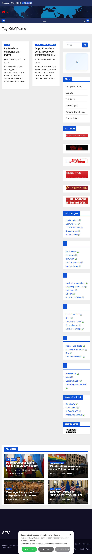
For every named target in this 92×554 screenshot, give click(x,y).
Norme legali (71, 105)
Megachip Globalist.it (75, 286)
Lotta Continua (73, 314)
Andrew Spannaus (74, 415)
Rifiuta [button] (46, 549)
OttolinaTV (71, 404)
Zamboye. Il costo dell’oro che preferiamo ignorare (22, 494)
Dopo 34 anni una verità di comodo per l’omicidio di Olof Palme (44, 53)
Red (70, 473)
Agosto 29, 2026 (15, 470)
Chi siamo (70, 99)
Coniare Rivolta (73, 381)
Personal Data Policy (75, 112)
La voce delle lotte (74, 356)
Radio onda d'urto (74, 346)
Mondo (7, 44)
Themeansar (6, 548)
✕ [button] (70, 534)
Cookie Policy (72, 118)
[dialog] (46, 542)
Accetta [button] (30, 549)
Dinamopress (72, 231)
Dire (68, 353)
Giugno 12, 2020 (44, 59)
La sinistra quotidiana (76, 283)
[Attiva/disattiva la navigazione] (44, 20)
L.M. (26, 499)
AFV (5, 12)
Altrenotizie (71, 373)
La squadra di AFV (74, 86)
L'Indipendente (72, 220)
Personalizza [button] (64, 549)
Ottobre (69, 294)
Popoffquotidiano (74, 297)
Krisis (68, 318)
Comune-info (72, 224)
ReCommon (71, 251)
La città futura (72, 266)
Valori (68, 377)
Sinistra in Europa (74, 329)
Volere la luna (72, 234)
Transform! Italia (73, 227)
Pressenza (70, 255)
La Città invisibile (74, 321)
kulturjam (70, 259)
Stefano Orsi (72, 407)
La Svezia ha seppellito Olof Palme (12, 51)
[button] (84, 20)
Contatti (69, 93)
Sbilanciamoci (72, 325)
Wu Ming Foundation (75, 349)
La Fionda (70, 290)
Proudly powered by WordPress (14, 545)
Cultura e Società (42, 44)
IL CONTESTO (72, 411)
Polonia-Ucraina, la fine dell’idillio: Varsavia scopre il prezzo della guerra (23, 465)
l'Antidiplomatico (73, 262)
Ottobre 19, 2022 (14, 59)
